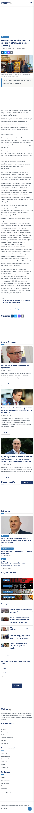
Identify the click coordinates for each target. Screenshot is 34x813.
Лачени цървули (7, 548)
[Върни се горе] (30, 809)
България (5, 535)
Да (5, 668)
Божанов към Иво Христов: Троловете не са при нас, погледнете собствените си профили (16, 410)
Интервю (3, 729)
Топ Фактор (4, 743)
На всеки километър (7, 737)
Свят (3, 559)
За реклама (4, 786)
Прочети (5, 384)
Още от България (8, 342)
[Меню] (31, 3)
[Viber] (8, 52)
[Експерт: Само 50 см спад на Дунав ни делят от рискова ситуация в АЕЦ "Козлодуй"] (5, 610)
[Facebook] (2, 52)
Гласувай (16, 685)
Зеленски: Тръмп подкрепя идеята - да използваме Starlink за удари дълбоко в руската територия (21, 636)
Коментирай (27, 482)
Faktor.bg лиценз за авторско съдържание (15, 805)
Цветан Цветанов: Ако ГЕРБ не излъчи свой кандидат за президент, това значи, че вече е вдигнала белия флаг (16, 459)
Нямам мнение (8, 676)
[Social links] (3, 792)
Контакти (4, 788)
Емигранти (4, 761)
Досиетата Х (4, 759)
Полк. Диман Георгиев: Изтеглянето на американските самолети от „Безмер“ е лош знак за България (16, 540)
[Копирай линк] (11, 52)
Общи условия (5, 780)
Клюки (3, 764)
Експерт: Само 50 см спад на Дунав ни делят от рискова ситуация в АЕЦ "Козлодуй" (21, 610)
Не (5, 672)
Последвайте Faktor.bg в (13, 309)
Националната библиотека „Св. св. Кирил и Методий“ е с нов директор (16, 301)
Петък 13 (4, 740)
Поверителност (5, 783)
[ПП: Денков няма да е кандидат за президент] (17, 354)
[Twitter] (5, 52)
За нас (3, 777)
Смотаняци (4, 767)
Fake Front (4, 753)
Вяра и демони (5, 756)
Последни (5, 604)
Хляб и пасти (5, 735)
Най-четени (5, 511)
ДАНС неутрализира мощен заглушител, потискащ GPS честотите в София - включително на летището (15, 564)
